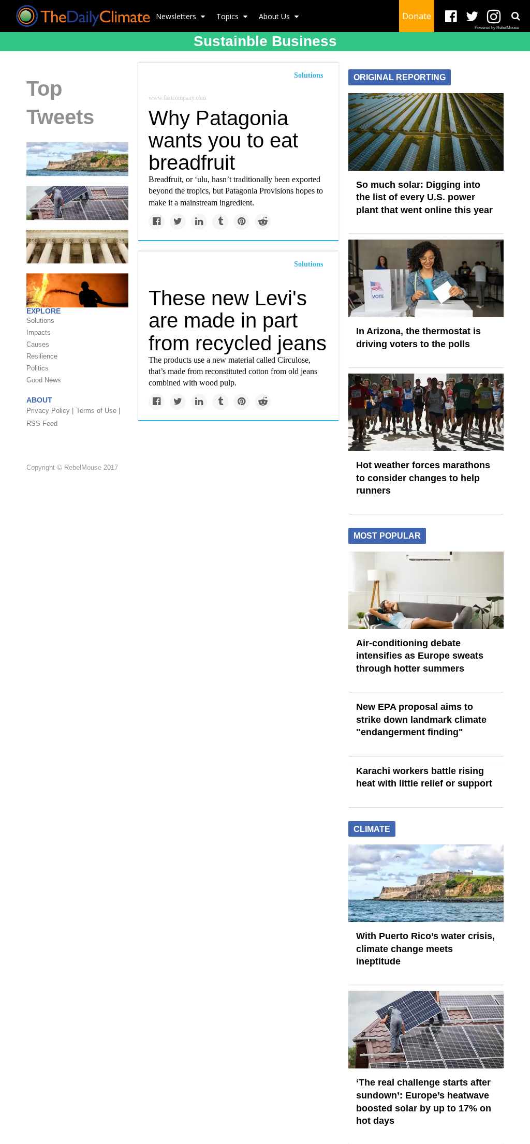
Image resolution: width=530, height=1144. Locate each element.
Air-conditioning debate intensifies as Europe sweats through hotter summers (419, 656)
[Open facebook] (451, 16)
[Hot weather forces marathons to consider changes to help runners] (426, 412)
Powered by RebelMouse (497, 27)
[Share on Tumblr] (220, 222)
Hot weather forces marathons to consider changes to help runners (423, 478)
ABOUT (39, 400)
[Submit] (515, 16)
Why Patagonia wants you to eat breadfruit (223, 140)
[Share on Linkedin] (199, 222)
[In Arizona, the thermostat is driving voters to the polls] (426, 278)
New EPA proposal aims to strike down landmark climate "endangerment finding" (421, 719)
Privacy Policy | (49, 410)
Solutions (308, 75)
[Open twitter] (472, 16)
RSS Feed (41, 423)
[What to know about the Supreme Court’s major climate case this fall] (77, 246)
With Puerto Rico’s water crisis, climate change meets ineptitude (425, 949)
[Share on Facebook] (157, 222)
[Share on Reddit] (263, 222)
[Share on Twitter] (178, 222)
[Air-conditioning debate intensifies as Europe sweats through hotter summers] (426, 589)
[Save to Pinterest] (241, 222)
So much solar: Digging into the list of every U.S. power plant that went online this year (424, 197)
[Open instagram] (493, 16)
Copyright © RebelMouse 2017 (72, 467)
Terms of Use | (98, 410)
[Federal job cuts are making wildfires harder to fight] (77, 290)
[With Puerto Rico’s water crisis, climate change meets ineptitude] (77, 158)
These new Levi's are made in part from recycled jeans (238, 320)
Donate (416, 16)
